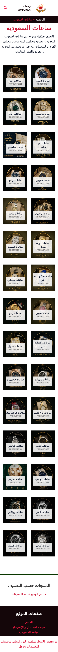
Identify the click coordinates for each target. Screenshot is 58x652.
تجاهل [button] (22, 646)
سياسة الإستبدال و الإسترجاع (29, 627)
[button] (5, 8)
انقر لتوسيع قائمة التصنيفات (27, 594)
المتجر (29, 622)
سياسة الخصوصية (29, 632)
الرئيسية (40, 19)
